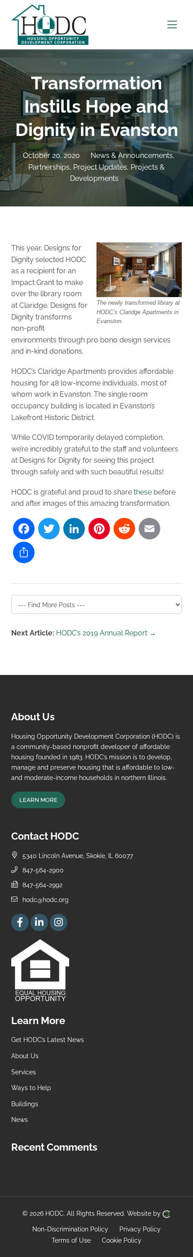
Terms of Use (71, 1240)
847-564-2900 (43, 870)
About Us (25, 1056)
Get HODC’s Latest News (47, 1039)
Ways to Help (31, 1087)
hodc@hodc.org (45, 899)
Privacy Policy (140, 1228)
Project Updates (100, 167)
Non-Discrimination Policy (70, 1228)
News (19, 1119)
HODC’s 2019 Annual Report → (106, 633)
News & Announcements (132, 155)
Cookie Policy (121, 1240)
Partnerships (49, 167)
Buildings (24, 1104)
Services (23, 1072)
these (143, 492)
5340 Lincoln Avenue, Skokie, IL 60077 (77, 855)
